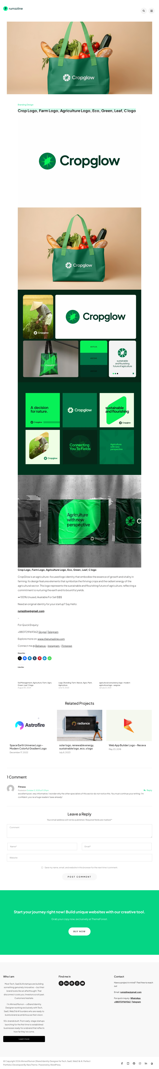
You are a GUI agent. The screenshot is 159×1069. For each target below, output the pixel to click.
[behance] (66, 983)
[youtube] (82, 983)
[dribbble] (61, 983)
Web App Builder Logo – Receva (127, 745)
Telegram (136, 1001)
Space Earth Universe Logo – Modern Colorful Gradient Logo (28, 747)
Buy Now (79, 931)
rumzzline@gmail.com (130, 992)
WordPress (55, 1064)
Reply (149, 790)
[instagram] (77, 983)
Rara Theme (32, 1064)
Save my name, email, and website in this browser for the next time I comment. (81, 867)
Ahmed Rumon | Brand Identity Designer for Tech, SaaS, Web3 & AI (51, 1061)
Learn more (24, 1039)
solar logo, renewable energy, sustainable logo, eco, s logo (76, 747)
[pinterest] (71, 983)
